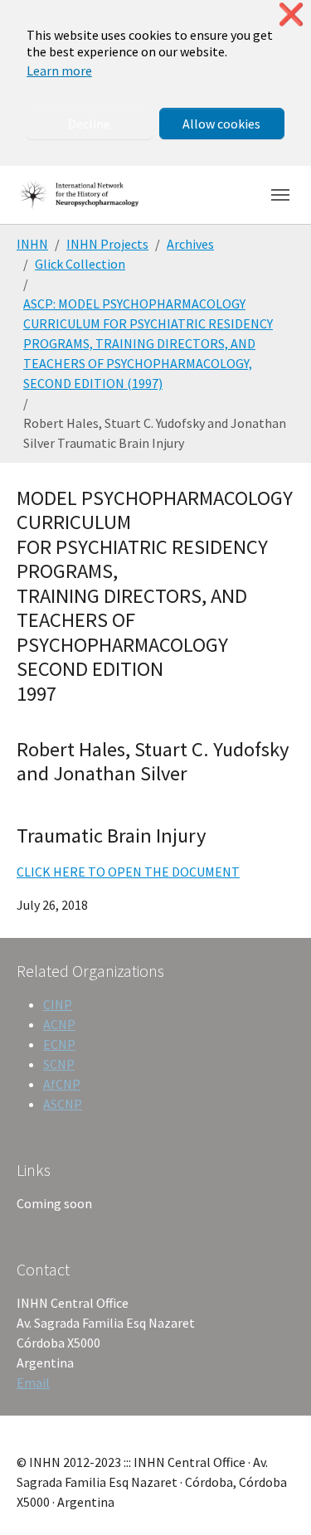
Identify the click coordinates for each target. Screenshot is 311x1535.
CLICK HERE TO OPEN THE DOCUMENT (128, 871)
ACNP (59, 1024)
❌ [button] (291, 14)
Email (33, 1382)
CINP (57, 1004)
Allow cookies (221, 123)
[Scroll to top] (274, 1498)
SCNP (59, 1064)
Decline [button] (89, 123)
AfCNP (61, 1084)
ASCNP (62, 1103)
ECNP (59, 1044)
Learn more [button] (59, 70)
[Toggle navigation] (280, 195)
